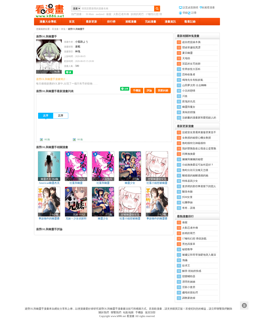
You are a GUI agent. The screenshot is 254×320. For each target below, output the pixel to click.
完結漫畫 (150, 21)
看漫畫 (55, 29)
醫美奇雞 (187, 191)
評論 (149, 90)
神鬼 (63, 29)
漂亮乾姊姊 (188, 281)
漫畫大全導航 (48, 21)
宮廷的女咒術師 (191, 63)
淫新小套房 (188, 287)
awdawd (100, 14)
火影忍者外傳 (121, 14)
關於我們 (104, 312)
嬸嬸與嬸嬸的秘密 (192, 159)
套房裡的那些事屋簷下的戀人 (199, 186)
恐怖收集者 (188, 74)
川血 (184, 96)
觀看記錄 (190, 21)
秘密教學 (187, 249)
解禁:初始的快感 (191, 271)
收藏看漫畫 (208, 7)
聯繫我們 (116, 312)
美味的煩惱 (188, 112)
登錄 (185, 12)
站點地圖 (128, 312)
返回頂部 (150, 312)
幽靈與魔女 (188, 106)
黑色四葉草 (188, 244)
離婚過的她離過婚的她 (195, 175)
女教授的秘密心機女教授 (196, 137)
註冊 (194, 12)
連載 (77, 46)
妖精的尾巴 (137, 14)
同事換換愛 (188, 154)
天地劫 (186, 58)
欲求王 (186, 265)
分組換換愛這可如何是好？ (197, 164)
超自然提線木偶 (191, 42)
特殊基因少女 (190, 181)
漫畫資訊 (170, 21)
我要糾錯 (163, 90)
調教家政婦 (188, 298)
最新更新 (91, 21)
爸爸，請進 (188, 208)
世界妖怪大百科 (191, 69)
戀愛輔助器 (188, 276)
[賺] (244, 305)
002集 (47, 139)
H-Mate (90, 14)
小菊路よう (81, 41)
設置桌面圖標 (190, 7)
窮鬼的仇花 (188, 101)
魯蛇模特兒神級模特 (194, 143)
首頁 (72, 21)
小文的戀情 (188, 90)
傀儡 (184, 260)
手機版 (137, 90)
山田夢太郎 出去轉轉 (194, 85)
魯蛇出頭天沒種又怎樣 (195, 170)
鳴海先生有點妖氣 (192, 80)
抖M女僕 (187, 197)
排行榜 (111, 21)
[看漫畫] (52, 10)
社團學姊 (187, 202)
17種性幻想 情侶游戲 (194, 238)
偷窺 (108, 14)
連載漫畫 (130, 21)
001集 (80, 139)
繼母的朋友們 (190, 292)
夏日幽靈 (187, 53)
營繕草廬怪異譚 (191, 47)
